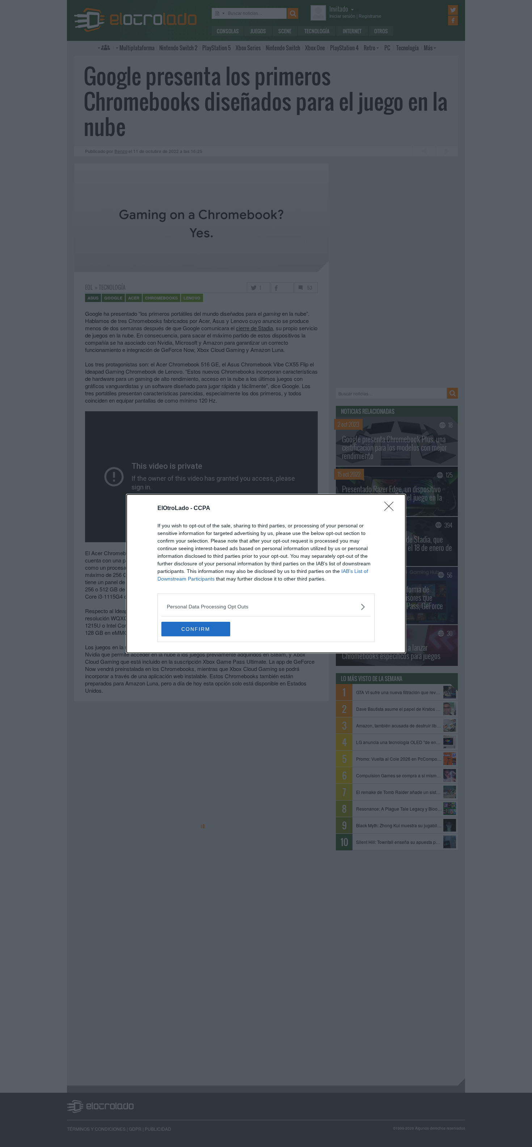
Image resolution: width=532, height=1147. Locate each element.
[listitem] (266, 607)
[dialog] (266, 573)
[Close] (391, 508)
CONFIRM (195, 629)
